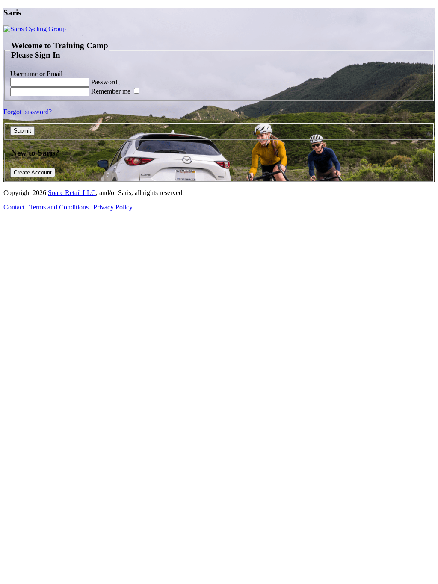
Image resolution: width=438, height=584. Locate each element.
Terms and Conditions (59, 207)
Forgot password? (27, 111)
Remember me (111, 91)
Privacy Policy (113, 207)
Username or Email (36, 73)
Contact (13, 207)
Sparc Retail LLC (72, 192)
